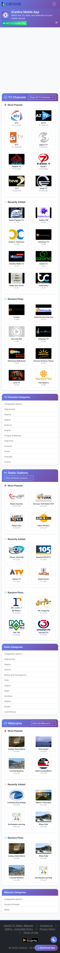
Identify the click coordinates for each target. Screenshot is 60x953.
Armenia (8, 446)
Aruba (7, 451)
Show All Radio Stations (16, 478)
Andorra (8, 425)
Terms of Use (30, 932)
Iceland (7, 701)
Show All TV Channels (40, 97)
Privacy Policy (47, 929)
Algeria (7, 420)
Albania (7, 414)
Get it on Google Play (15, 23)
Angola (7, 430)
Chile (6, 680)
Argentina (8, 441)
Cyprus (7, 685)
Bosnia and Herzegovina (15, 675)
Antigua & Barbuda (12, 435)
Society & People (12, 904)
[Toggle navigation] (54, 4)
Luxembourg (10, 712)
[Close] (56, 22)
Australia (8, 456)
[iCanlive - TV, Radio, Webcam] (11, 4)
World (6, 910)
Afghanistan (9, 409)
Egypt (6, 691)
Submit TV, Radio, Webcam (18, 925)
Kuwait (7, 706)
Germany (8, 696)
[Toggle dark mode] (54, 939)
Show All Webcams (41, 723)
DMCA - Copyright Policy (19, 929)
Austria (7, 462)
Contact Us (46, 925)
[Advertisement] (30, 58)
